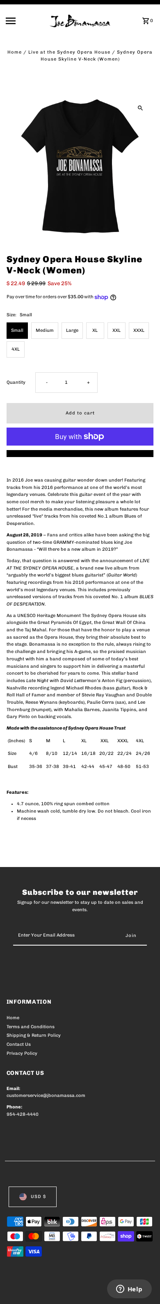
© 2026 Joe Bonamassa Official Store (50, 1288)
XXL (116, 330)
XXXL (138, 330)
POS (103, 1288)
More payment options (80, 453)
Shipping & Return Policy (34, 1035)
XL (95, 330)
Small (17, 330)
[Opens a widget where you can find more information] (129, 1289)
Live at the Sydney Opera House (69, 52)
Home (14, 52)
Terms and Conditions (31, 1026)
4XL (15, 349)
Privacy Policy (22, 1053)
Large (72, 330)
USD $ (38, 1196)
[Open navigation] (25, 21)
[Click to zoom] (140, 108)
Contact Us (19, 1044)
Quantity (16, 382)
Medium (45, 330)
